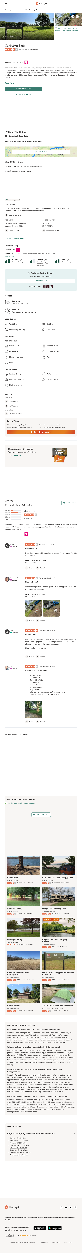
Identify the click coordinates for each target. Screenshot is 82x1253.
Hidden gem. (30, 634)
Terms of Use (67, 1242)
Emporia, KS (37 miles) (19, 1141)
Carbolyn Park (31, 548)
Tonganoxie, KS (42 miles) (20, 1152)
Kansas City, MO (58, 427)
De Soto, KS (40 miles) (19, 1150)
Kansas (15, 10)
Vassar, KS (23, 10)
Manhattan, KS (26, 427)
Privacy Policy (56, 1242)
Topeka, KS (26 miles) (18, 1143)
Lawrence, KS (54, 425)
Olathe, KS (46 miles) (18, 1138)
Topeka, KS (21, 425)
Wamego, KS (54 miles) (19, 1155)
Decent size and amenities (36, 670)
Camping (8, 10)
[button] (6, 3)
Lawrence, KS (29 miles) (19, 1145)
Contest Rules (44, 1242)
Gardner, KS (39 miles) (18, 1148)
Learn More (9, 256)
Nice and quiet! (31, 582)
